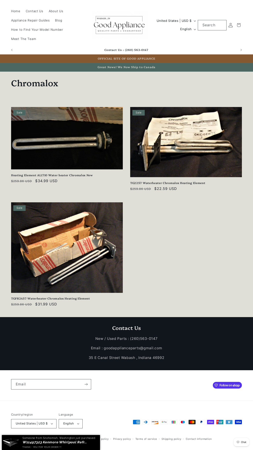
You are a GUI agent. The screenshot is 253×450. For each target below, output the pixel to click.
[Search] (221, 25)
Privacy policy (122, 438)
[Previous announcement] (12, 50)
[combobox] (212, 25)
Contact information (199, 438)
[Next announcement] (241, 50)
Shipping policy (171, 438)
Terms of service (146, 438)
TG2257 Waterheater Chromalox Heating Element (167, 183)
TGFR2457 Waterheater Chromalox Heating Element (50, 298)
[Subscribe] (86, 384)
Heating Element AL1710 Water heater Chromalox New (52, 175)
